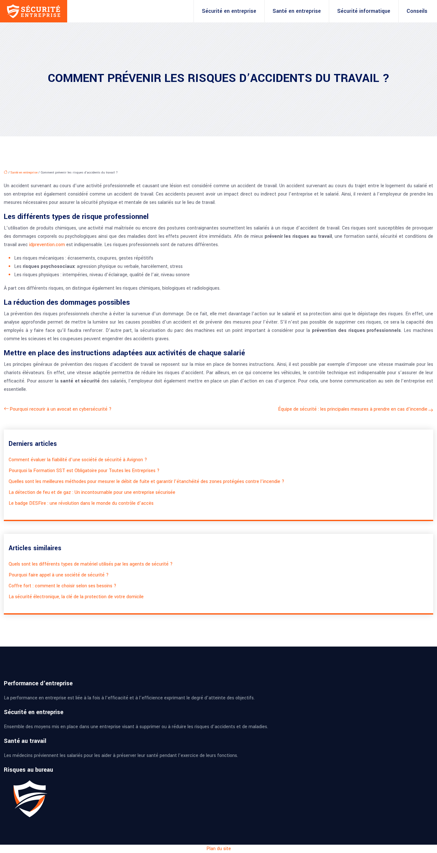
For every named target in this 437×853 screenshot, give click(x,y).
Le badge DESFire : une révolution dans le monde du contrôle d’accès (81, 503)
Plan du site (218, 848)
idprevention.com (47, 244)
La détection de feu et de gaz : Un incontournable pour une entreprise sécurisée (92, 492)
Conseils (417, 11)
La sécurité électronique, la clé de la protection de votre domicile (76, 596)
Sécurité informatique (363, 11)
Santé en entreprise (297, 11)
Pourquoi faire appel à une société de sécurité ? (59, 575)
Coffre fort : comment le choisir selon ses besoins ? (62, 586)
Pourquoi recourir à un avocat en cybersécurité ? (61, 409)
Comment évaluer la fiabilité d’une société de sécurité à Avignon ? (78, 459)
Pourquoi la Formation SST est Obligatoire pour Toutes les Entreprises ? (84, 470)
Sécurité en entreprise (229, 11)
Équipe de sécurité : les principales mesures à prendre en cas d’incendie (352, 409)
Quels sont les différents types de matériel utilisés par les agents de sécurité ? (91, 564)
